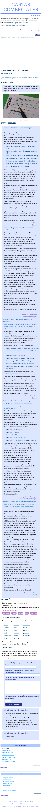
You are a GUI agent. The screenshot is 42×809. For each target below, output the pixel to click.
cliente (6, 625)
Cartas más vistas (20, 25)
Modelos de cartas (10, 25)
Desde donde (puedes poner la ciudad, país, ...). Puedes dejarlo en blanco (20, 671)
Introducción (8, 77)
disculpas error (6, 750)
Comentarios (15, 78)
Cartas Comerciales (21, 7)
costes (16, 627)
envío (25, 627)
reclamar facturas (7, 783)
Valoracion (24, 77)
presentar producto (8, 777)
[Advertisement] (21, 53)
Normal (20, 613)
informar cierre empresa (8, 757)
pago (5, 630)
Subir (4, 767)
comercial (16, 625)
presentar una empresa (8, 761)
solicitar (16, 635)
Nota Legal (5, 806)
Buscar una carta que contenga (30, 30)
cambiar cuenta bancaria (9, 790)
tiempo (6, 638)
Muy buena (6, 613)
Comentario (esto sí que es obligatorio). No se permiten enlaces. (19, 678)
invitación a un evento (8, 755)
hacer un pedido (36, 15)
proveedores (7, 635)
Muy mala (34, 613)
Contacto (12, 806)
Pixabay (26, 120)
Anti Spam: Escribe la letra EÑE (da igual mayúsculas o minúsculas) (22, 697)
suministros (26, 635)
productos (16, 633)
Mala (26, 613)
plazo (25, 630)
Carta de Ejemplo (16, 77)
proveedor (26, 633)
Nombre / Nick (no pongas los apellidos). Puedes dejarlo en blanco (20, 664)
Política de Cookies (34, 806)
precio (5, 633)
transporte (16, 638)
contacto (6, 627)
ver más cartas (36, 764)
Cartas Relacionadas (6, 78)
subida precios (7, 779)
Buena (14, 613)
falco (21, 120)
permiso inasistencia (8, 781)
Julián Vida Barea (28, 801)
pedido (15, 630)
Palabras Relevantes (33, 77)
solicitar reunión (6, 759)
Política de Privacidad (22, 806)
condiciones (26, 625)
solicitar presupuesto (7, 752)
